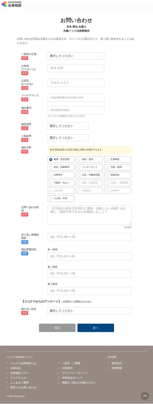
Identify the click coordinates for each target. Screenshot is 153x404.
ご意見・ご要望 (71, 363)
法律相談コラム (19, 372)
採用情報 (117, 368)
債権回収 (114, 175)
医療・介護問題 (90, 182)
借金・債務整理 (61, 167)
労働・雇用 (116, 167)
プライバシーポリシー (75, 372)
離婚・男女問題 (61, 159)
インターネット (90, 167)
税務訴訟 (86, 190)
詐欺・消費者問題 (91, 175)
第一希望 (52, 249)
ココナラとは (18, 377)
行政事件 (114, 190)
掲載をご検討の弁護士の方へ (79, 382)
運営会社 (117, 363)
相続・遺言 (87, 159)
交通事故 (114, 159)
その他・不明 (60, 198)
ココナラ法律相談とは (23, 363)
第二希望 (52, 266)
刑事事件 (58, 175)
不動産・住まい (61, 182)
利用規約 (67, 368)
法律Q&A (15, 368)
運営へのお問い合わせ (23, 387)
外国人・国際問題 (119, 182)
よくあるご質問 (19, 382)
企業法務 (58, 190)
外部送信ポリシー (72, 377)
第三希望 (52, 284)
